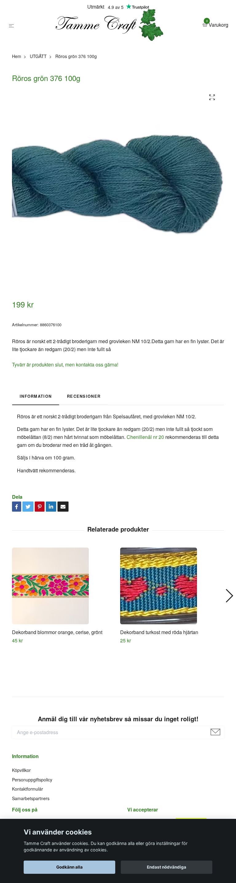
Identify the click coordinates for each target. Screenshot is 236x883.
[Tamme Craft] (115, 48)
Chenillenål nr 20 (145, 484)
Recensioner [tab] (83, 444)
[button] (229, 643)
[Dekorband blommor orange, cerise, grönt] (64, 633)
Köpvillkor (21, 818)
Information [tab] (36, 444)
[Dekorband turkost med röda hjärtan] (172, 633)
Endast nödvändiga (166, 867)
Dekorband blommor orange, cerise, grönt (57, 679)
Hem (16, 104)
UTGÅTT (38, 104)
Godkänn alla (69, 867)
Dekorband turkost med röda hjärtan (159, 679)
